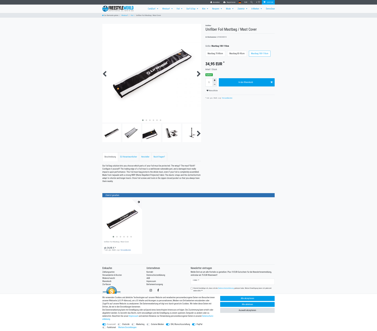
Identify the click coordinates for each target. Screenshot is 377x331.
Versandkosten (226, 98)
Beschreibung (110, 156)
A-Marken (255, 8)
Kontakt (150, 272)
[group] (122, 219)
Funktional (111, 327)
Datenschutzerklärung (156, 275)
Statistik (125, 324)
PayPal (199, 324)
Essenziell (111, 324)
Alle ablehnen (247, 304)
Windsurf (166, 8)
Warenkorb (106, 281)
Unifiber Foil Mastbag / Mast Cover (116, 242)
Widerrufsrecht (108, 278)
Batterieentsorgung (155, 284)
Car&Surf (152, 8)
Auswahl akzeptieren (247, 310)
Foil (178, 8)
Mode (228, 8)
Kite (204, 8)
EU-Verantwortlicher (128, 156)
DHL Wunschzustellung (180, 324)
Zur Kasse (106, 284)
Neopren (216, 8)
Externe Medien (157, 324)
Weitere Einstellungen (127, 327)
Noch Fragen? (159, 156)
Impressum (151, 281)
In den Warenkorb (246, 82)
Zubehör (241, 8)
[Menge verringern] (215, 84)
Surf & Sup (191, 8)
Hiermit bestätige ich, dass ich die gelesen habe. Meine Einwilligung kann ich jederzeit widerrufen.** (232, 289)
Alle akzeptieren (247, 298)
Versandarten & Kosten (112, 275)
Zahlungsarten (108, 272)
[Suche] (252, 2)
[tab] (110, 156)
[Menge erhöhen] (215, 80)
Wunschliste (213, 90)
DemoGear (270, 8)
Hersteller (145, 156)
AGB (148, 278)
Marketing (140, 324)
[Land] (240, 2)
